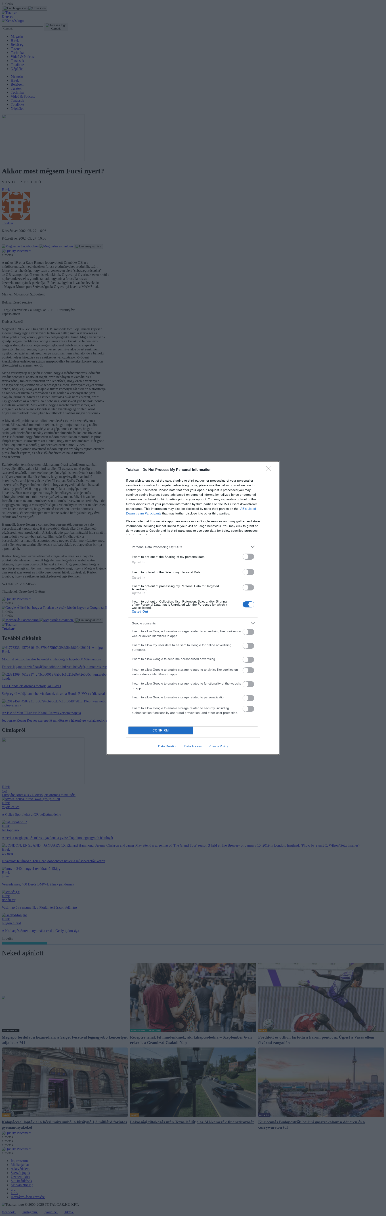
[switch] (248, 557)
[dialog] (193, 608)
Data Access (193, 746)
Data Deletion (167, 746)
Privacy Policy (218, 746)
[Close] (270, 470)
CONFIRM (161, 730)
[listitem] (193, 546)
